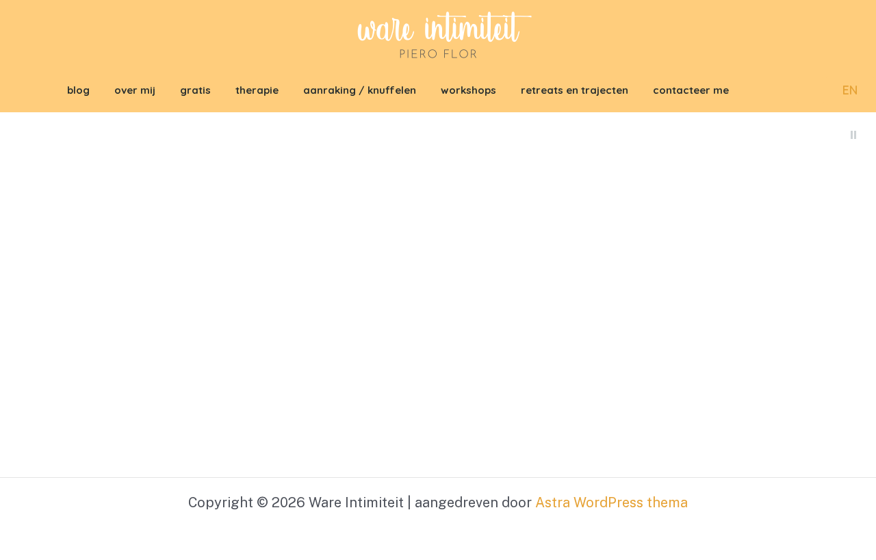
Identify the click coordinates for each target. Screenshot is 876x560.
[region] (438, 294)
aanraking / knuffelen (359, 90)
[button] (810, 90)
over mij (134, 90)
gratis (195, 90)
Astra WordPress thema (611, 502)
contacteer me (691, 90)
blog (78, 90)
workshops (468, 90)
